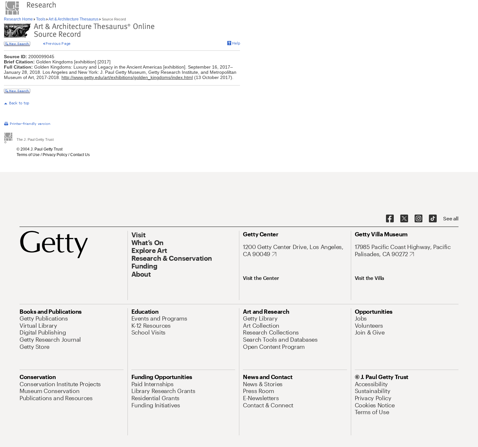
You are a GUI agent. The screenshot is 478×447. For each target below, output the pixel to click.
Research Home (19, 19)
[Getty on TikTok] (433, 219)
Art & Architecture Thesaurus (74, 19)
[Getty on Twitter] (404, 219)
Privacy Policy (55, 154)
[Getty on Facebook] (390, 219)
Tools (40, 19)
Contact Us (80, 154)
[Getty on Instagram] (418, 219)
